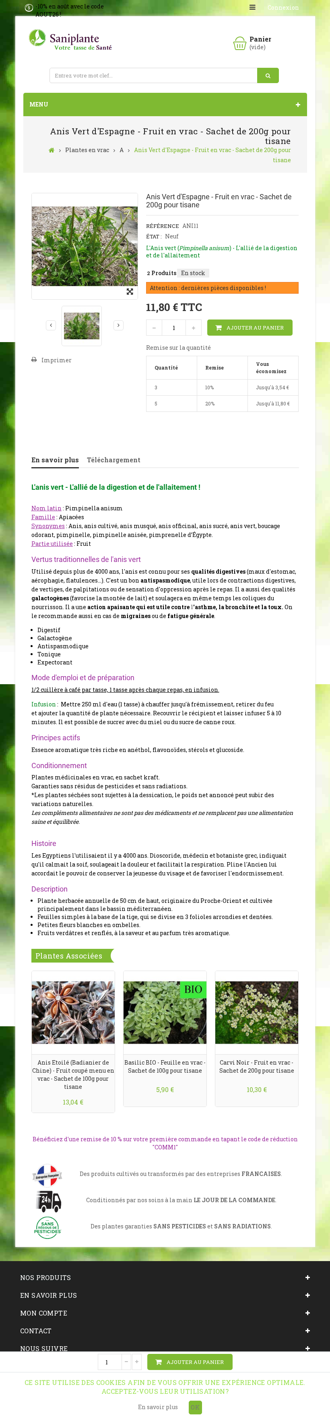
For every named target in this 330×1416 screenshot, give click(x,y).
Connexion (283, 7)
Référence (162, 226)
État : (154, 236)
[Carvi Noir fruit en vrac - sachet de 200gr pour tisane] (256, 1012)
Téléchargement (113, 459)
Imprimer (56, 360)
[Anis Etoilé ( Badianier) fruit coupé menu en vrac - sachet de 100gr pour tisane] (73, 1012)
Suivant (118, 325)
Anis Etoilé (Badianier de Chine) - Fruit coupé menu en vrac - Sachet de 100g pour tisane (73, 1074)
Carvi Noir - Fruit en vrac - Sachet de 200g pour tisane (256, 1066)
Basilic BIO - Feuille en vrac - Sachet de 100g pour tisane (165, 1066)
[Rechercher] (268, 75)
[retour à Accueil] (52, 150)
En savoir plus (55, 459)
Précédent (51, 325)
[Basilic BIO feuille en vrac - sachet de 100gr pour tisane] (165, 1012)
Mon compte (43, 1313)
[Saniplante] (71, 40)
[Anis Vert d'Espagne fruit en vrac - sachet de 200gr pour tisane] (81, 326)
